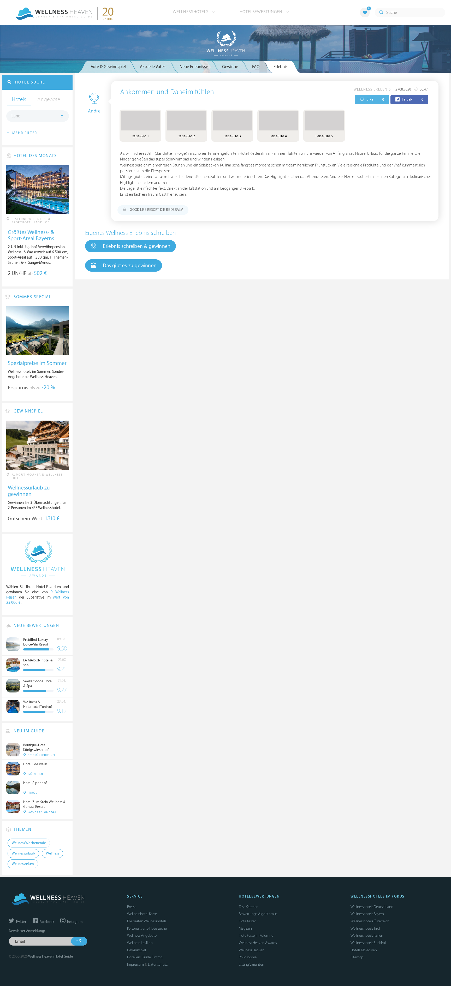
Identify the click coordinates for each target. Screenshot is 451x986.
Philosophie (248, 957)
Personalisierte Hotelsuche (147, 928)
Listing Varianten (251, 964)
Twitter (20, 922)
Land (16, 116)
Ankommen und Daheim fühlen (167, 92)
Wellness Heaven (251, 950)
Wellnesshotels (191, 11)
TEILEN (412, 99)
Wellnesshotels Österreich (370, 921)
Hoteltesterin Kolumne (256, 935)
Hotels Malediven (364, 950)
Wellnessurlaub (23, 853)
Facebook (46, 922)
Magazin (245, 928)
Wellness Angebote (142, 935)
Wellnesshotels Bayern (367, 914)
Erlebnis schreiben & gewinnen (136, 246)
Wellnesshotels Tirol (365, 928)
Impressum (135, 964)
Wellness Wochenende (29, 843)
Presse (131, 907)
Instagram (74, 922)
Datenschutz (158, 964)
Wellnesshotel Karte (142, 914)
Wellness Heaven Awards (258, 943)
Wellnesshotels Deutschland (372, 907)
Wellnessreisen (23, 864)
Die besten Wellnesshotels (146, 921)
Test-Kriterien (248, 907)
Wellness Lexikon (140, 943)
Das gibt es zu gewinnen (129, 265)
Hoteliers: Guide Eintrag (145, 957)
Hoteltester (247, 921)
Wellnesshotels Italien (367, 935)
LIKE (375, 99)
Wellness (52, 853)
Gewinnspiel (136, 950)
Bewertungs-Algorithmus (258, 914)
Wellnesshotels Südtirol (368, 943)
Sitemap (357, 957)
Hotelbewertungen (262, 11)
